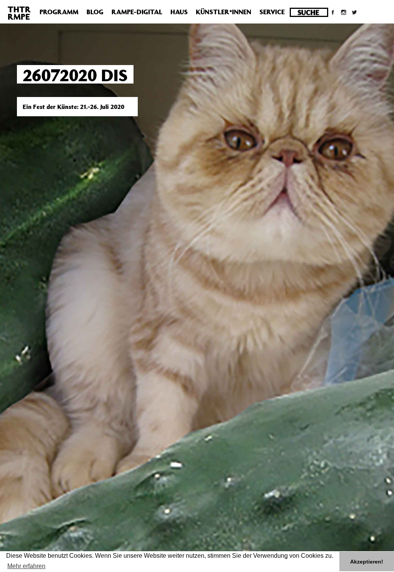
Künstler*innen (223, 12)
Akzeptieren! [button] (366, 562)
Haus (179, 12)
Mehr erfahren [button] (26, 566)
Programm (59, 12)
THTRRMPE (19, 13)
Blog (95, 12)
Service (272, 12)
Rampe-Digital (137, 12)
